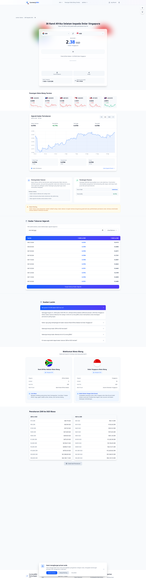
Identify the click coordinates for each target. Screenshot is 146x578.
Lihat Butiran (111, 230)
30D (105, 117)
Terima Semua (51, 572)
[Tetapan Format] (142, 8)
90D (109, 117)
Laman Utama (19, 17)
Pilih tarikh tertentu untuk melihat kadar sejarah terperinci (42, 226)
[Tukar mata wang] (73, 33)
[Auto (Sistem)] (142, 12)
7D (101, 117)
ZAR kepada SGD (28, 17)
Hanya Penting (63, 572)
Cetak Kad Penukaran (74, 463)
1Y (113, 117)
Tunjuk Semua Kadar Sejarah (73, 287)
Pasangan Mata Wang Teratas (72, 2)
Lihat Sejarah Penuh (108, 168)
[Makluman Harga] (119, 2)
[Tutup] (103, 569)
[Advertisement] (73, 10)
